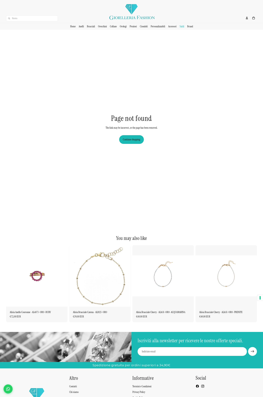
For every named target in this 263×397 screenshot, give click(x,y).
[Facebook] (197, 386)
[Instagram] (203, 386)
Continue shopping (131, 139)
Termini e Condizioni (141, 386)
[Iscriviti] (252, 351)
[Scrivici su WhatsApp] (8, 389)
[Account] (247, 18)
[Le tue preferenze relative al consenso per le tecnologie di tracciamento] (260, 298)
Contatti (73, 386)
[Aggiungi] (62, 302)
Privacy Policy (138, 392)
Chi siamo (74, 392)
